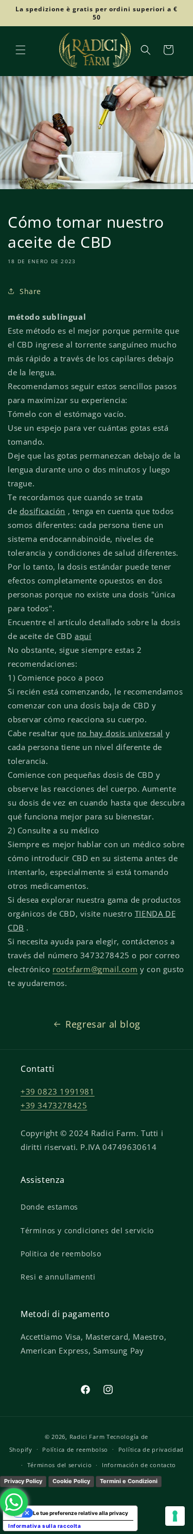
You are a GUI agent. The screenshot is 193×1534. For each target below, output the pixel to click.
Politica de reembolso (61, 1253)
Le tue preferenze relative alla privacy (80, 1513)
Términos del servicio (59, 1465)
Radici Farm (87, 1436)
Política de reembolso (75, 1449)
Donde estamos (49, 1207)
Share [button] (30, 291)
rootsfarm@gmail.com (94, 969)
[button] (20, 50)
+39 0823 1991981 (58, 1091)
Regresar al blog (103, 1024)
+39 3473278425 (54, 1105)
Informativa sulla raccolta (44, 1526)
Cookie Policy (71, 1481)
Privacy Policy (23, 1481)
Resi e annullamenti (58, 1277)
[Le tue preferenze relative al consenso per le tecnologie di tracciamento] (175, 1516)
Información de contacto (139, 1465)
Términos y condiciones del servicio (87, 1230)
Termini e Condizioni (128, 1481)
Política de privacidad (151, 1449)
